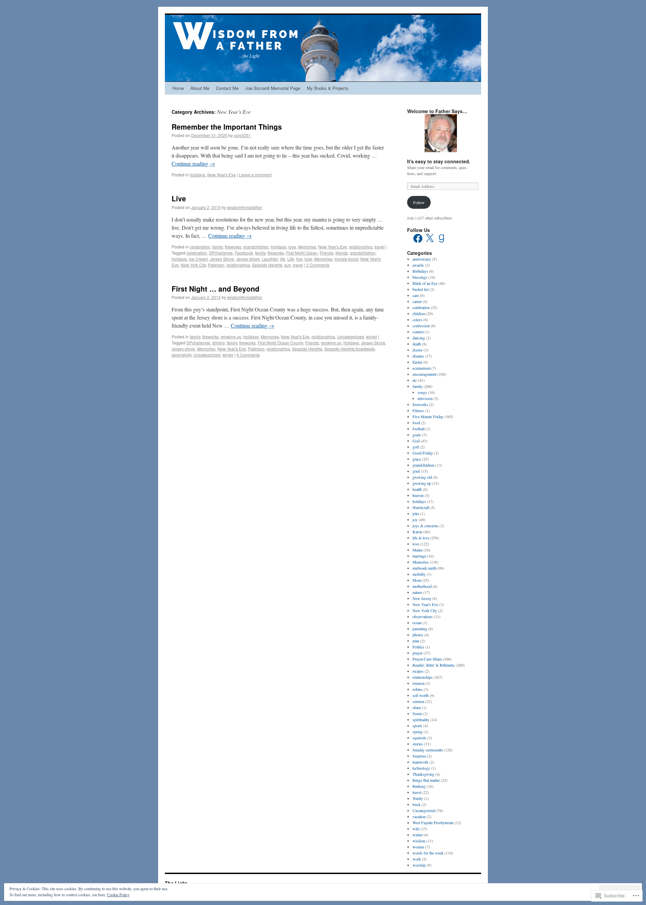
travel (379, 246)
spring (417, 731)
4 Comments (248, 355)
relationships (360, 246)
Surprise (419, 756)
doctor (417, 350)
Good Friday (422, 453)
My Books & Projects (328, 88)
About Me (199, 88)
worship (419, 865)
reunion (418, 683)
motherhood (422, 586)
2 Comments (317, 265)
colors (417, 319)
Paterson (216, 265)
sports (417, 725)
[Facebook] (417, 238)
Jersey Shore (222, 259)
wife (416, 828)
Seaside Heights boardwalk (349, 348)
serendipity (181, 355)
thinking (419, 786)
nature (417, 592)
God (416, 440)
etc (414, 380)
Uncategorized (350, 336)
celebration (200, 246)
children (418, 313)
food (416, 422)
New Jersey (421, 598)
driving (218, 342)
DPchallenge (221, 253)
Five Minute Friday (427, 416)
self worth (420, 695)
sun (287, 265)
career (417, 301)
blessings (419, 277)
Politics (418, 646)
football (418, 428)
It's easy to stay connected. (438, 161)
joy (415, 519)
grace (416, 459)
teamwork (420, 762)
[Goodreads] (441, 238)
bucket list (420, 289)
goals (416, 434)
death (416, 343)
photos (417, 634)
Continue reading (193, 163)
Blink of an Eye (424, 283)
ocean (417, 622)
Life (290, 259)
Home (178, 88)
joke (415, 513)
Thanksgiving (423, 774)
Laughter (270, 259)
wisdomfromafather (244, 207)
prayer (417, 653)
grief (416, 471)
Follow (419, 202)
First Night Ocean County (280, 342)
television (425, 398)
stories (417, 743)
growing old (422, 477)
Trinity (417, 798)
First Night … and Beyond (215, 288)
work (416, 859)
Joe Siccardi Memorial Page (272, 88)
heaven (418, 495)
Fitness (418, 410)
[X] (429, 238)
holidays (197, 174)
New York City (193, 265)
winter (371, 336)
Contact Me (227, 88)
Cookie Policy (118, 894)
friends (341, 253)
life (282, 259)
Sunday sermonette (427, 749)
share (416, 707)
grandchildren (256, 246)
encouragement (424, 374)
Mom (416, 580)
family (217, 246)
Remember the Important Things (227, 127)
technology (421, 768)
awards (418, 265)
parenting (419, 628)
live (299, 259)
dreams (418, 356)
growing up (231, 336)
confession (421, 325)
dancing (418, 337)
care (415, 295)
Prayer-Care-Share (427, 659)
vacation (419, 816)
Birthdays (420, 271)
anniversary (421, 259)
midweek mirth (424, 568)
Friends (326, 253)
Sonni (417, 713)
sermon (418, 701)
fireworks (233, 246)
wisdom (418, 840)
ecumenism (421, 368)
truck (416, 804)
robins (417, 689)
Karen (417, 531)
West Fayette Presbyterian (433, 822)
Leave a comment (255, 174)
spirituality (420, 719)
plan (415, 640)
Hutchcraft (420, 507)
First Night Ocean (302, 253)
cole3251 (242, 135)
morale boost (346, 259)
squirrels (419, 737)
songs (422, 392)
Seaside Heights (267, 265)
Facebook (244, 253)
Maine (417, 549)
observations (422, 616)
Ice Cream (198, 259)
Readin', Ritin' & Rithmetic (433, 665)
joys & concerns (425, 525)
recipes (418, 671)
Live (179, 198)
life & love (420, 537)
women (418, 846)
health (417, 489)
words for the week (427, 853)
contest (418, 331)
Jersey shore (248, 259)
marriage (419, 556)
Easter (417, 362)
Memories (307, 246)
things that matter (426, 780)
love (292, 246)
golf (415, 446)
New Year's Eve (221, 174)
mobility (419, 574)
